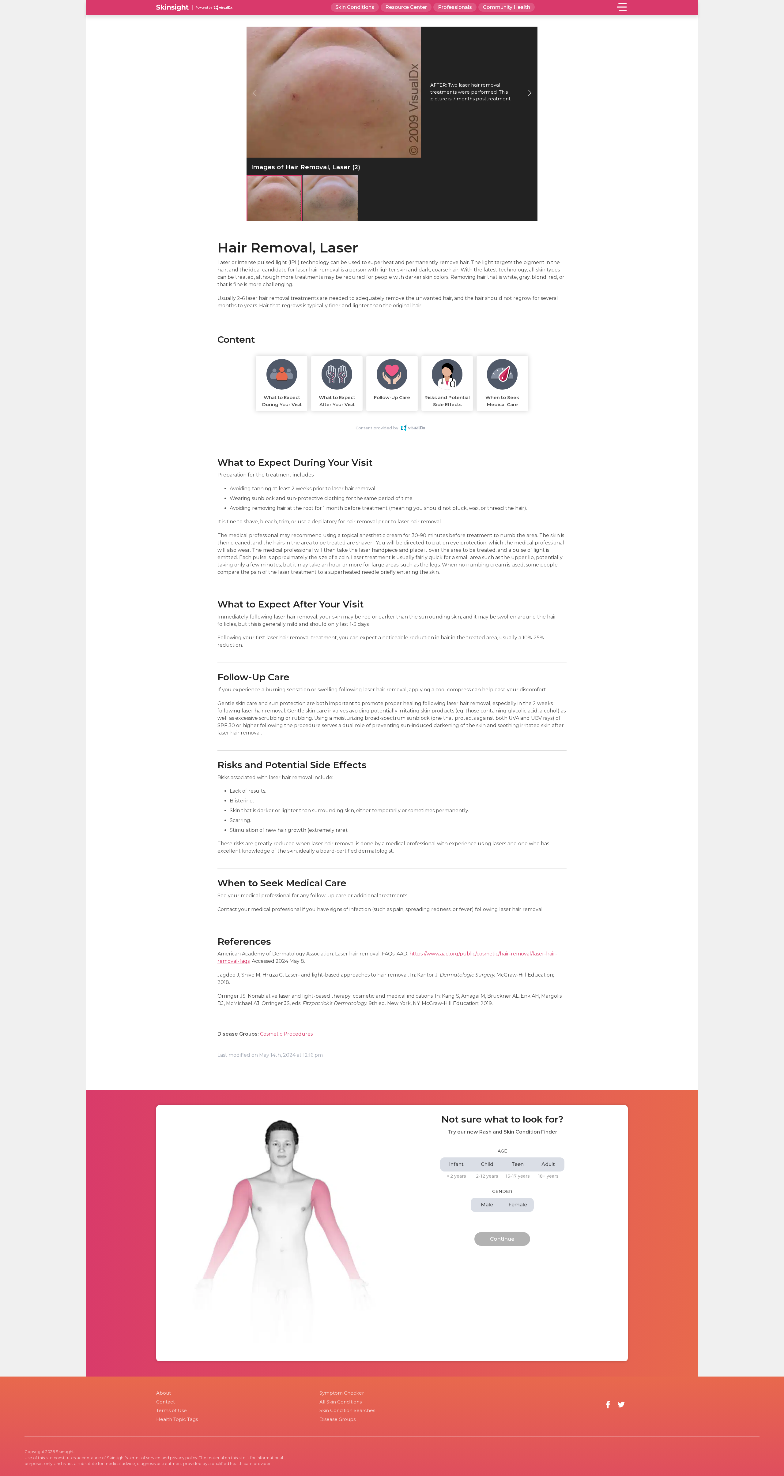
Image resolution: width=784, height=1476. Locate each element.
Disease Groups (337, 1419)
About (163, 1393)
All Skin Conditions (340, 1402)
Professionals (455, 7)
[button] (529, 93)
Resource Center (406, 7)
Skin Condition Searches (347, 1410)
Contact (165, 1402)
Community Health (506, 7)
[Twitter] (621, 1404)
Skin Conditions (354, 7)
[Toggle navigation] (622, 6)
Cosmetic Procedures (286, 1034)
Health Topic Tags (177, 1419)
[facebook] (608, 1404)
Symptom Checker (341, 1393)
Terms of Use (171, 1410)
